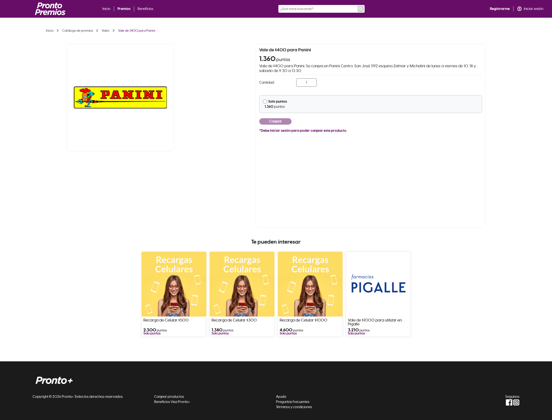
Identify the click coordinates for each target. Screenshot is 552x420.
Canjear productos (169, 397)
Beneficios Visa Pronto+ (172, 402)
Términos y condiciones (294, 407)
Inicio (106, 9)
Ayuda (281, 397)
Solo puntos (277, 101)
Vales (105, 30)
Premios (124, 8)
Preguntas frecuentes (292, 402)
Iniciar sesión (533, 9)
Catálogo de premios (77, 30)
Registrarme (500, 8)
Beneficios (145, 9)
